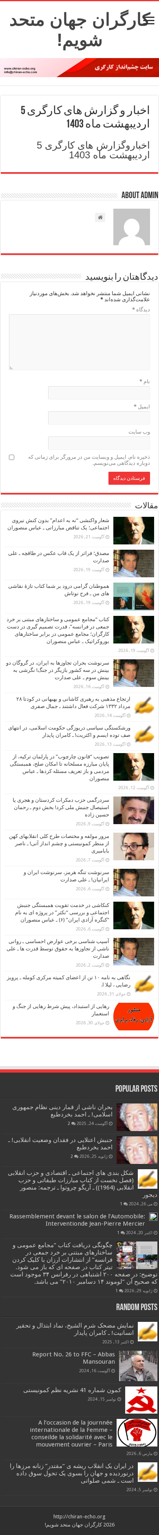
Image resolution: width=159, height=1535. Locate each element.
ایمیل (142, 407)
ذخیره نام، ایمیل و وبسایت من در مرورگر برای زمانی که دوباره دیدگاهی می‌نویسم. (89, 460)
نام (144, 381)
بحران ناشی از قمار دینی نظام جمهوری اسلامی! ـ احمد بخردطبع (62, 1110)
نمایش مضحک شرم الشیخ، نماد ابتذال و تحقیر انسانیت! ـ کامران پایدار (75, 1329)
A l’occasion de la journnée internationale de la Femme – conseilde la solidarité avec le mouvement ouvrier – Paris (71, 1433)
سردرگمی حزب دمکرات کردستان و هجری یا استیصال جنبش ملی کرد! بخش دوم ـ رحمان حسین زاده (61, 807)
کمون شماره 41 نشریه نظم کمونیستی (72, 1390)
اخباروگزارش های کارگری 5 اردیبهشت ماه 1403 (93, 150)
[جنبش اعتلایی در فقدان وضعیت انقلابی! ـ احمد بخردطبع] (137, 1150)
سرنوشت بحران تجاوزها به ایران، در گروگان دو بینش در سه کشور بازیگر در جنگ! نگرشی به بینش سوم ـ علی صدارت (57, 670)
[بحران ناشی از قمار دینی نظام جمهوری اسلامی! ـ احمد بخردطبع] (137, 1117)
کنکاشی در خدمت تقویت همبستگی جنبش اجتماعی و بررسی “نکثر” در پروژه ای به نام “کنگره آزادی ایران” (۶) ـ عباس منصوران (62, 912)
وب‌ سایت (139, 432)
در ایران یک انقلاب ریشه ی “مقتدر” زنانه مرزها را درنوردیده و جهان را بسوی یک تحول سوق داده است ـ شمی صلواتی (72, 1473)
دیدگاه (141, 310)
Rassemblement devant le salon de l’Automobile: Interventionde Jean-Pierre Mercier (77, 1220)
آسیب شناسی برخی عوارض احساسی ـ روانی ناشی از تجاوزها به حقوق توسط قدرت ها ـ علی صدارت (58, 948)
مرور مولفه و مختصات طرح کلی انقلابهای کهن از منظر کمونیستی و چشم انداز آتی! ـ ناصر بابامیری (59, 843)
